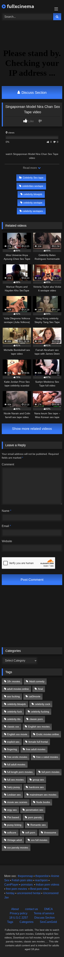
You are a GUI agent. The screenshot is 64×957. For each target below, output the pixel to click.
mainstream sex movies (43, 794)
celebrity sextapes (33, 211)
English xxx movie (17, 734)
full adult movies (16, 764)
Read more (30, 167)
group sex (38, 779)
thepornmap (25, 876)
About (15, 909)
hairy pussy (13, 787)
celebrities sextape (32, 186)
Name (6, 510)
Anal (40, 688)
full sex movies (15, 779)
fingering (12, 749)
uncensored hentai (29, 893)
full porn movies (50, 771)
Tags (10, 921)
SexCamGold (48, 921)
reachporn (42, 880)
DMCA (48, 909)
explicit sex (13, 741)
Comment (8, 464)
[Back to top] (53, 946)
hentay (10, 893)
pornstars (27, 884)
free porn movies (16, 888)
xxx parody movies (17, 847)
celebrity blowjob (32, 194)
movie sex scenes (17, 802)
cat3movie (34, 696)
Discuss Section (33, 93)
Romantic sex (38, 824)
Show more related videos (32, 429)
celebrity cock (42, 704)
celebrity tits (13, 719)
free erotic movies (17, 756)
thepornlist (42, 876)
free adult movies (35, 749)
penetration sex (34, 809)
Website (7, 541)
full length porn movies (20, 771)
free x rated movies (47, 756)
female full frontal (38, 741)
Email (6, 526)
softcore (11, 832)
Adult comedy (36, 681)
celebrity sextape (32, 202)
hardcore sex (36, 787)
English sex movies (39, 726)
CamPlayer (11, 884)
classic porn (36, 719)
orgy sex (12, 809)
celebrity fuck (14, 711)
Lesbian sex (14, 794)
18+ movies (13, 681)
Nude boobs (43, 802)
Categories (26, 921)
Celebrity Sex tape (33, 177)
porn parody (35, 817)
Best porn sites (39, 888)
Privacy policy (18, 913)
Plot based (13, 817)
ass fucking (13, 696)
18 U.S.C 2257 (18, 917)
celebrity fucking (40, 711)
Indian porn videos (47, 884)
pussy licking (14, 824)
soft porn (30, 832)
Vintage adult (14, 840)
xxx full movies (39, 840)
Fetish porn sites (22, 880)
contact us (31, 909)
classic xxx (13, 726)
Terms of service (44, 913)
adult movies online (18, 688)
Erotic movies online (47, 734)
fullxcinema (20, 6)
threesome (50, 832)
